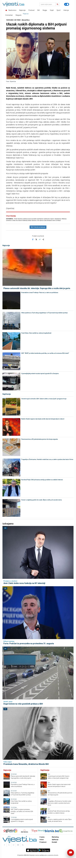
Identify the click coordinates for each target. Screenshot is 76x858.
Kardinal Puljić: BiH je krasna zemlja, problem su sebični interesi (42, 479)
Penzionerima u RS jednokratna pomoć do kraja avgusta (39, 439)
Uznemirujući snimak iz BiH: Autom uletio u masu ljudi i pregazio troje (43, 398)
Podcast (31, 10)
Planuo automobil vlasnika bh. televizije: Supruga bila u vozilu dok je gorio (36, 288)
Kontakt (54, 842)
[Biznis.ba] (52, 831)
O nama (41, 837)
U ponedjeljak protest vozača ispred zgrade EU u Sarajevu (40, 373)
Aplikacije (55, 839)
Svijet (52, 10)
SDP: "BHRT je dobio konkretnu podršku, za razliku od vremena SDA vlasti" (45, 353)
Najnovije (22, 10)
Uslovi (41, 839)
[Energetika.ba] (66, 831)
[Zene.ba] (24, 831)
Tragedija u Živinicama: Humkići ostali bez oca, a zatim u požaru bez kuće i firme (47, 459)
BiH (38, 10)
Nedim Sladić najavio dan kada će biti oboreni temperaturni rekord (42, 419)
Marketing (55, 837)
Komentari (9, 15)
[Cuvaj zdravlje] (38, 831)
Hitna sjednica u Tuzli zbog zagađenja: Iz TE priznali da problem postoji (44, 313)
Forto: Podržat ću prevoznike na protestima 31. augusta (28, 643)
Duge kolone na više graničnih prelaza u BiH (23, 704)
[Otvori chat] (70, 852)
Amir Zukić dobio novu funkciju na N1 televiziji (24, 583)
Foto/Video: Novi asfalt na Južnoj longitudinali (36, 333)
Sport (58, 10)
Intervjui (66, 10)
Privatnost (42, 842)
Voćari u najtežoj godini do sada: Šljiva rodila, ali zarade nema (41, 500)
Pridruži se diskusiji (39, 227)
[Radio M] (7, 831)
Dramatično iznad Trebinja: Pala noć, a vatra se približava (39, 292)
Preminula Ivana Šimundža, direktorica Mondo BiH (26, 764)
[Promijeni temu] (66, 4)
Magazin (18, 15)
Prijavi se (25, 14)
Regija (45, 10)
